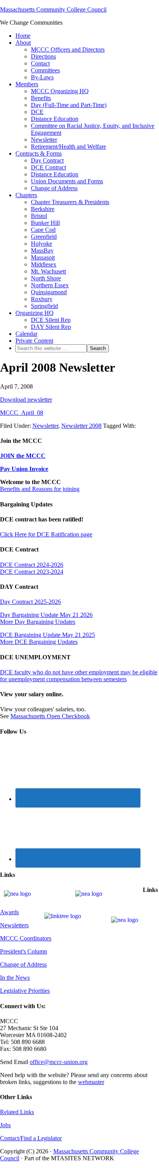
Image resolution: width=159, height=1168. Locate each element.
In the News (15, 977)
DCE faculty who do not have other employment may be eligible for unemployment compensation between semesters (78, 675)
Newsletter (45, 425)
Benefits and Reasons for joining (40, 489)
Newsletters (14, 925)
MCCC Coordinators (25, 938)
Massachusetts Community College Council (53, 9)
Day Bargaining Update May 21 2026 (46, 615)
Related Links (17, 1112)
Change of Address (23, 964)
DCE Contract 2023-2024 (31, 571)
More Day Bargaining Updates (37, 621)
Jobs (5, 1125)
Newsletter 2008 (81, 425)
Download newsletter (26, 399)
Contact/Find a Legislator (31, 1138)
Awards (9, 912)
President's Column (23, 951)
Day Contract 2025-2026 (30, 601)
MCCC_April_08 (21, 412)
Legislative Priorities (25, 990)
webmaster (91, 1082)
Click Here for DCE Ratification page (46, 534)
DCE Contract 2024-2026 (31, 564)
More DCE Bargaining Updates (39, 641)
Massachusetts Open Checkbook (50, 716)
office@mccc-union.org (59, 1062)
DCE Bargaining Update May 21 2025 (47, 635)
